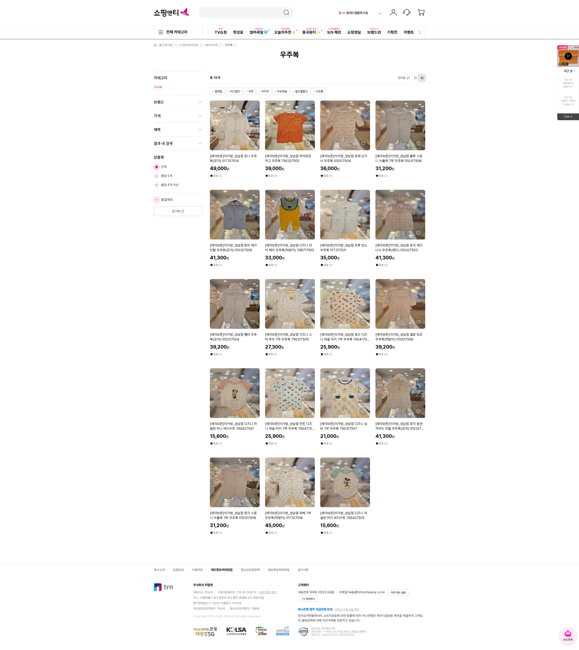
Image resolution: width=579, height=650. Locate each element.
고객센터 (407, 13)
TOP (571, 117)
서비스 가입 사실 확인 (347, 609)
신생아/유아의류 (190, 45)
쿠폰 (250, 91)
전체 (163, 167)
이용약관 (197, 570)
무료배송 (282, 91)
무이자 (265, 91)
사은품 (319, 91)
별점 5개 (166, 176)
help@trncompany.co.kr (366, 592)
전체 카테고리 (176, 32)
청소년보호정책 (250, 570)
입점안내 (178, 570)
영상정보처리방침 (279, 570)
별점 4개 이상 (169, 185)
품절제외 (167, 200)
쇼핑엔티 (171, 12)
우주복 (230, 45)
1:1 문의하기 (308, 599)
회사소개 (159, 570)
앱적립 (218, 91)
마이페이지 (393, 13)
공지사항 (303, 570)
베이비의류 (212, 45)
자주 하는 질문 (398, 592)
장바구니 (421, 13)
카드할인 (235, 91)
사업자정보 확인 (268, 592)
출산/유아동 (167, 45)
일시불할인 (301, 91)
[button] (208, 32)
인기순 (403, 78)
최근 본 (568, 71)
